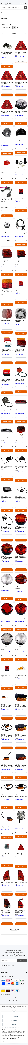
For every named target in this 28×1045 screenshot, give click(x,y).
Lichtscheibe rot (18, 290)
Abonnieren (22, 960)
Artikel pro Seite (6, 27)
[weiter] (25, 33)
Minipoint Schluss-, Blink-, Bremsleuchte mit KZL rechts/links (20, 350)
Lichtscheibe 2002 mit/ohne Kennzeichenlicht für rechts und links (6, 291)
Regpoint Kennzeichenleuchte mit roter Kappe (21, 438)
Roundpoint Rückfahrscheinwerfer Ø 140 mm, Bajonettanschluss (21, 646)
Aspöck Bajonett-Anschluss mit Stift (20, 170)
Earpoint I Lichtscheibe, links (7, 882)
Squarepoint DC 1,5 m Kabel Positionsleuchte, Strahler (20, 824)
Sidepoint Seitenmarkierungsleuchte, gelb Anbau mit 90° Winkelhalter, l (20, 735)
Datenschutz (11, 1041)
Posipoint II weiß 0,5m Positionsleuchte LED (5, 438)
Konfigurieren (14, 1020)
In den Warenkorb (7, 66)
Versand (18, 997)
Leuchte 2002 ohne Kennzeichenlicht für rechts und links (20, 261)
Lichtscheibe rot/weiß (5, 320)
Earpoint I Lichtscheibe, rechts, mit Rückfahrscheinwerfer (5, 911)
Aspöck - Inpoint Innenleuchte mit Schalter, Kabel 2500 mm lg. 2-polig (7, 141)
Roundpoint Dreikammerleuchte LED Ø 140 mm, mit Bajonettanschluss (20, 527)
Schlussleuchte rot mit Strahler (5, 676)
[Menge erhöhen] (12, 62)
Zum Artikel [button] (21, 61)
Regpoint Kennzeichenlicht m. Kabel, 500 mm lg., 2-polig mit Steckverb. (21, 467)
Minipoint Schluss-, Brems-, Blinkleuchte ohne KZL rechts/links (6, 380)
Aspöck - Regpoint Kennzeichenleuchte (19, 140)
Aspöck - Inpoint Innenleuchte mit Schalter (21, 112)
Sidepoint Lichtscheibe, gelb (20, 675)
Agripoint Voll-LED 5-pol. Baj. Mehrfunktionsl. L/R (7, 83)
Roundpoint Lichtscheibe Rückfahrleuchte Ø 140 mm (6, 587)
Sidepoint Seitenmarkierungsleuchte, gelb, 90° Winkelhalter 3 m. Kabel (20, 795)
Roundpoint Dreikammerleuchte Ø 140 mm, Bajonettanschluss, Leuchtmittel (6, 557)
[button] (20, 3)
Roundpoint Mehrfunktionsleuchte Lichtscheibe (19, 587)
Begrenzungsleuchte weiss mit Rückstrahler (7, 233)
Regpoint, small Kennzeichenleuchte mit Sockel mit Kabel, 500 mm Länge (6, 527)
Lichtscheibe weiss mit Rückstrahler (19, 321)
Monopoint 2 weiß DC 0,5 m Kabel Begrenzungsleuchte (6, 410)
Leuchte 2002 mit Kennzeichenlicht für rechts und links (6, 261)
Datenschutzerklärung (11, 1038)
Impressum (4, 1041)
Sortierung (11, 24)
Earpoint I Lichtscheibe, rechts (21, 882)
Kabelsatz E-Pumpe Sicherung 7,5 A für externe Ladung (21, 233)
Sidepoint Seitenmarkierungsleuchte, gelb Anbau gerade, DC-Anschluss (6, 705)
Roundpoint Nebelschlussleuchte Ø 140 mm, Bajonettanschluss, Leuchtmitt (20, 617)
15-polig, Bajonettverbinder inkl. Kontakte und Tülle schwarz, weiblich (6, 53)
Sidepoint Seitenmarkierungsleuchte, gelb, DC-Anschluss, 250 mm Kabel (6, 825)
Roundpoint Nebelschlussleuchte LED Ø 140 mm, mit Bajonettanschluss (6, 617)
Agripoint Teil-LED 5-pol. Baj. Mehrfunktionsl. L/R (21, 53)
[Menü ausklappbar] (1, 3)
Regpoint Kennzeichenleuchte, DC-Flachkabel (7, 467)
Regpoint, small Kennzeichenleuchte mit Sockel (6, 497)
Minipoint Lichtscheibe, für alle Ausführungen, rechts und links (7, 350)
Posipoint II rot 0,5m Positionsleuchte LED (19, 410)
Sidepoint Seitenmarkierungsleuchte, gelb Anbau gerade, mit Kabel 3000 (7, 735)
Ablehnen (14, 1024)
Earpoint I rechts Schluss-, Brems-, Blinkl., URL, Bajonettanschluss (20, 911)
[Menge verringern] (2, 62)
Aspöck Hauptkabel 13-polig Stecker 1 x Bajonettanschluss (7, 199)
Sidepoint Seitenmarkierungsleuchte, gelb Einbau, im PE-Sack (20, 765)
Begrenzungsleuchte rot (20, 198)
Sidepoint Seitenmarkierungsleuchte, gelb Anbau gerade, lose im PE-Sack (20, 705)
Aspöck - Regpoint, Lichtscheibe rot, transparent (7, 170)
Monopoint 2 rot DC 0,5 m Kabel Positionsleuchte (20, 380)
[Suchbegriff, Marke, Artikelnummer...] (25, 7)
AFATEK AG (15, 1000)
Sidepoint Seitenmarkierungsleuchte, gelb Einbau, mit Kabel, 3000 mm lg (6, 795)
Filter (4, 24)
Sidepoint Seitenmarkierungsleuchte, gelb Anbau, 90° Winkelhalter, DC (7, 765)
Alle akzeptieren (14, 1016)
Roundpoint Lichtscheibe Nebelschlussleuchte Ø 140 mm (20, 557)
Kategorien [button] (4, 939)
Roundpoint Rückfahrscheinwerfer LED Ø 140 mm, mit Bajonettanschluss (7, 646)
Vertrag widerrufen (5, 994)
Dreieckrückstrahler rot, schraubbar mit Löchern (20, 854)
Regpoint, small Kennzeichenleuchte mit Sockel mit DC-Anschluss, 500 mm (21, 497)
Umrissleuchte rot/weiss (6, 853)
